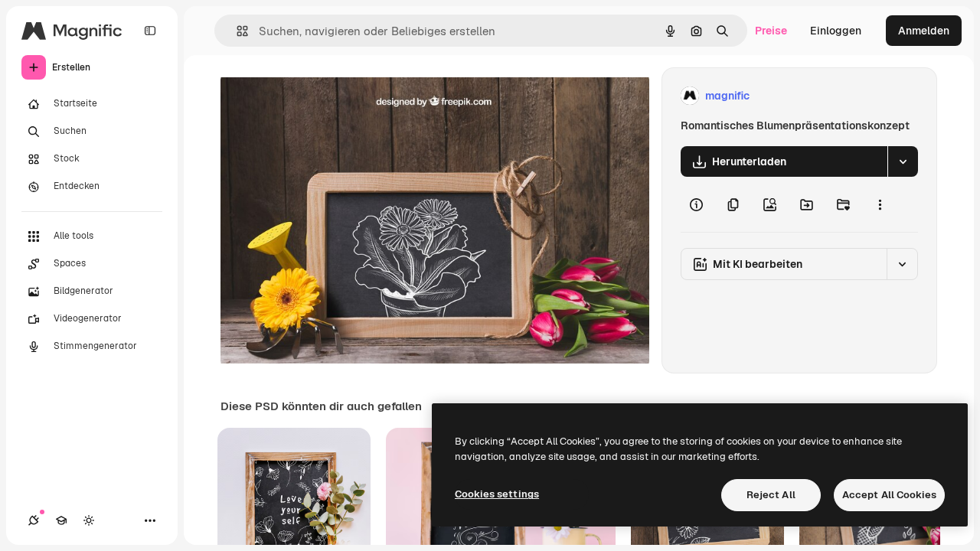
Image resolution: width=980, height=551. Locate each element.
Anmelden (923, 30)
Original (318, 96)
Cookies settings (497, 493)
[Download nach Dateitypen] (902, 161)
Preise (771, 30)
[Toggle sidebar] (150, 30)
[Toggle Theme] (89, 520)
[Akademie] (61, 520)
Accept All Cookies (889, 494)
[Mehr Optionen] (879, 204)
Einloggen (835, 30)
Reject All (770, 494)
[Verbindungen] (33, 520)
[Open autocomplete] (236, 31)
